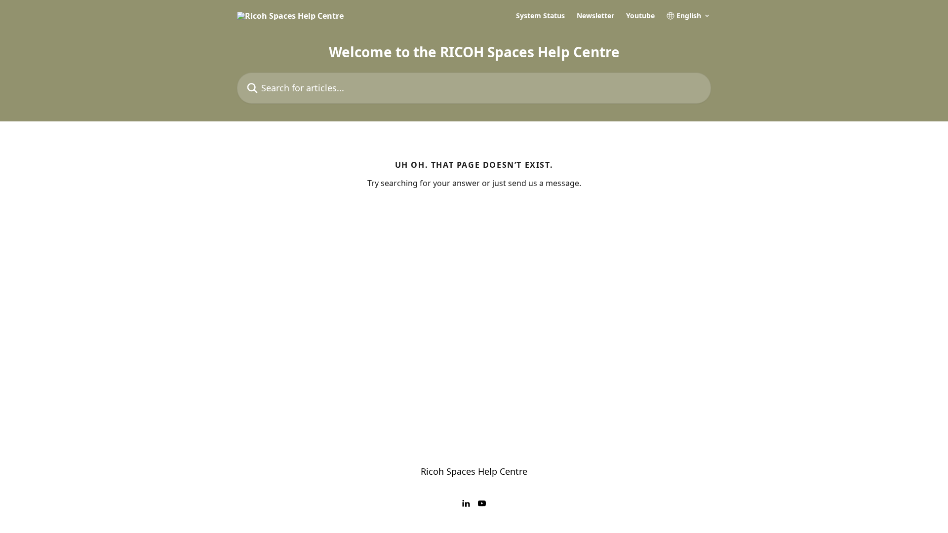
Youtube (640, 15)
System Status (540, 15)
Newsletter (595, 15)
